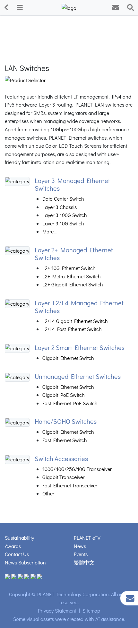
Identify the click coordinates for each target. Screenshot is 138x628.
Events (81, 554)
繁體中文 (84, 562)
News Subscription (25, 562)
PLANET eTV (87, 537)
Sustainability (19, 537)
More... (49, 231)
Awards (13, 546)
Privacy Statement (57, 610)
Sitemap (91, 610)
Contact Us (17, 554)
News (80, 546)
